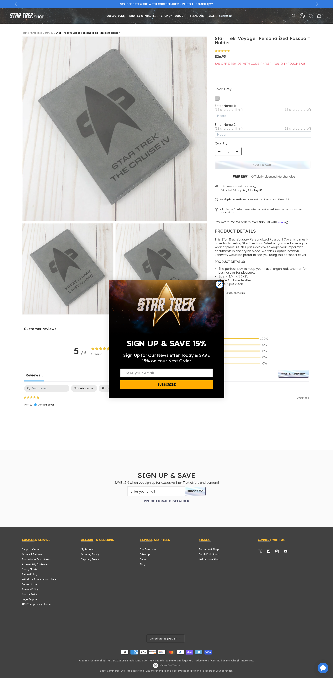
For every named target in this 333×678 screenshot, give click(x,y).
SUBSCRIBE (166, 384)
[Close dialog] (219, 284)
